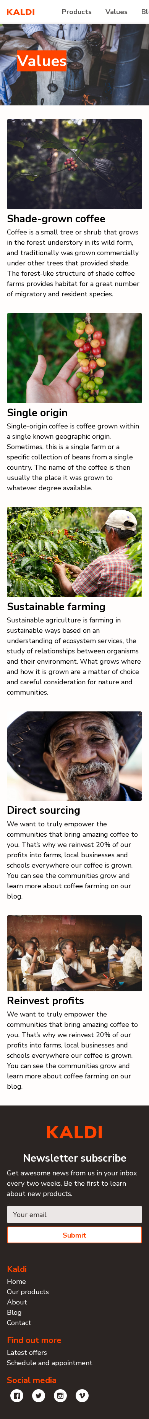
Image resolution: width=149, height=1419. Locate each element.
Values (116, 11)
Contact (19, 1322)
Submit (74, 1235)
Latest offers (27, 1352)
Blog (14, 1312)
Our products (28, 1291)
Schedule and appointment (49, 1362)
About (17, 1302)
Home (16, 1281)
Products (77, 11)
